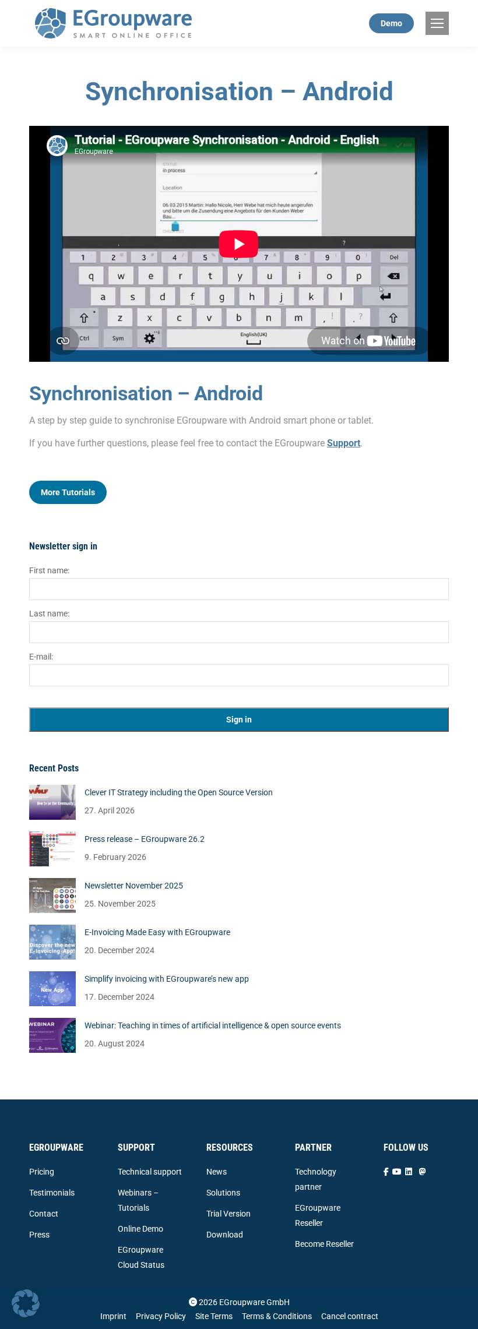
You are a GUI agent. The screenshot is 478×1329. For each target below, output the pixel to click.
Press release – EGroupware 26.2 (145, 839)
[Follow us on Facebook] (386, 1171)
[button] (25, 1303)
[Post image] (52, 802)
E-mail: (41, 656)
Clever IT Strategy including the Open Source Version (179, 792)
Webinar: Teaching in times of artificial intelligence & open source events (213, 1025)
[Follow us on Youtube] (397, 1171)
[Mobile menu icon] (437, 23)
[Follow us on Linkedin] (408, 1171)
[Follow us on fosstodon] (422, 1171)
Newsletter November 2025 (134, 885)
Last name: (49, 613)
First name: (49, 570)
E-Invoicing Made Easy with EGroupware (157, 932)
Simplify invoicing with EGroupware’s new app (167, 978)
